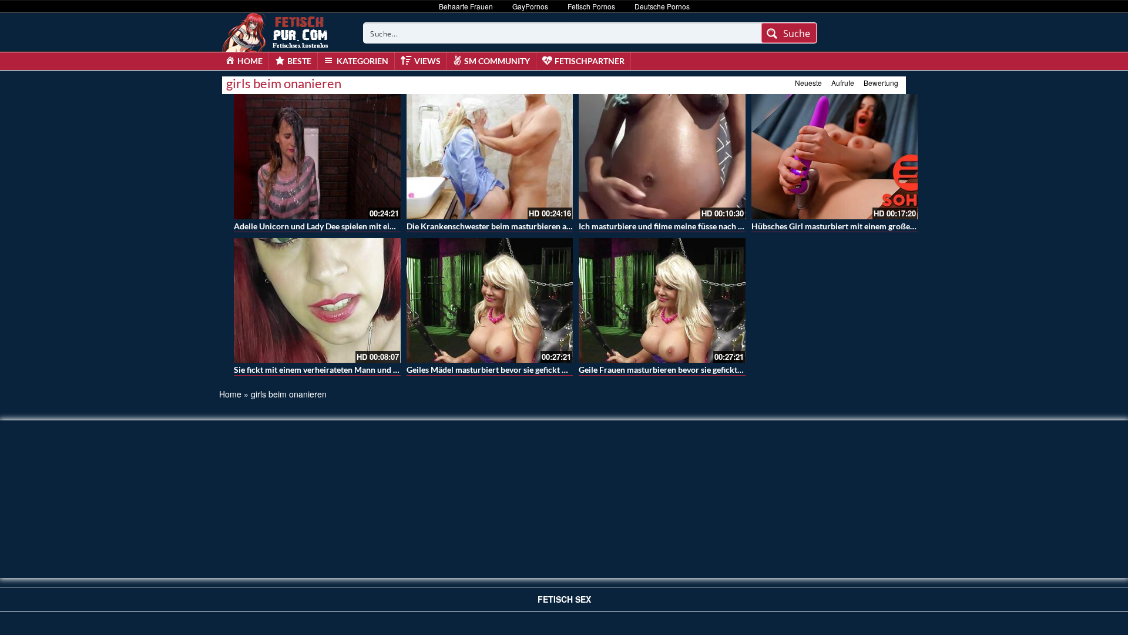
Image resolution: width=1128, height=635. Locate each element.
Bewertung (881, 83)
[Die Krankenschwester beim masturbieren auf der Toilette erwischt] (490, 156)
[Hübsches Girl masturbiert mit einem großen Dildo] (834, 156)
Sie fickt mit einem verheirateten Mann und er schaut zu (335, 370)
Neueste (808, 83)
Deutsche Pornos (662, 6)
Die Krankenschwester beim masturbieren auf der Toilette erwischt (529, 226)
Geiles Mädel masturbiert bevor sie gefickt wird (493, 370)
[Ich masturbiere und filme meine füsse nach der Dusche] (662, 156)
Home (230, 394)
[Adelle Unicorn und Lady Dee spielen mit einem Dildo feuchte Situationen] (317, 156)
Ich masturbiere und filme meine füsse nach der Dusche (679, 226)
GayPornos (530, 6)
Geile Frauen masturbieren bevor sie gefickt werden (673, 370)
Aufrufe (842, 83)
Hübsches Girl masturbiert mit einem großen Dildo (843, 226)
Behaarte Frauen (466, 6)
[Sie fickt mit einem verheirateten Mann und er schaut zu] (317, 300)
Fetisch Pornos (591, 6)
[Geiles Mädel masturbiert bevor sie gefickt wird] (490, 300)
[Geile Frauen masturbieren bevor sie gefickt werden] (662, 300)
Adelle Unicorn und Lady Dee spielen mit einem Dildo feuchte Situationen (367, 226)
